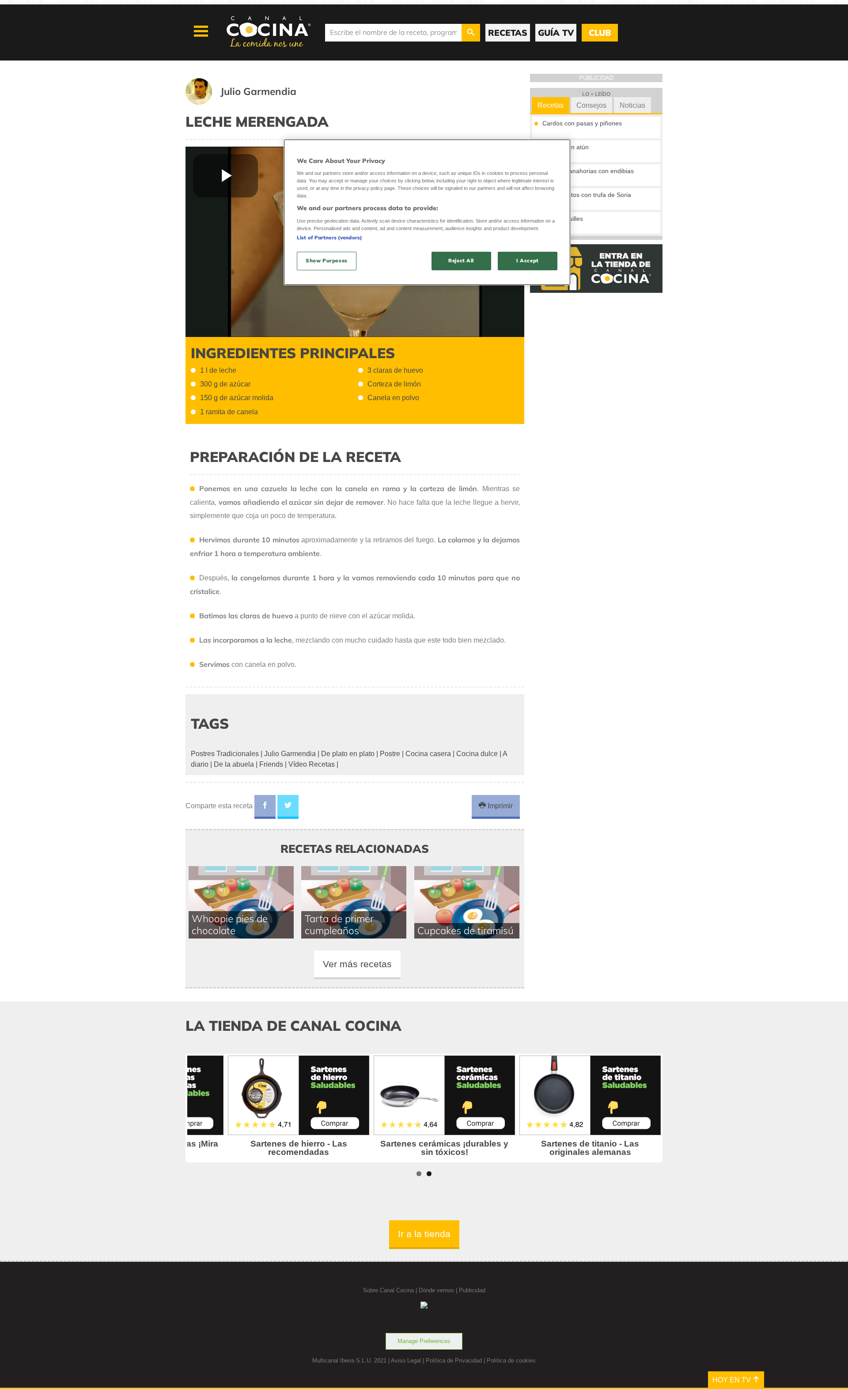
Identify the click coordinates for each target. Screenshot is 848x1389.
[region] (427, 212)
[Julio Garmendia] (252, 102)
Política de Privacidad (454, 1360)
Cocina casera (428, 753)
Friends (271, 764)
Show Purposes (326, 260)
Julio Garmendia (290, 753)
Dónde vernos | (439, 1290)
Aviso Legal (406, 1360)
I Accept (527, 260)
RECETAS (507, 32)
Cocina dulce (477, 753)
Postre (390, 753)
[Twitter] (288, 807)
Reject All (461, 260)
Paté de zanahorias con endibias (588, 170)
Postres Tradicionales (225, 753)
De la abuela (234, 764)
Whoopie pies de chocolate (230, 924)
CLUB (600, 32)
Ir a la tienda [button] (424, 1234)
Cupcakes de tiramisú (465, 930)
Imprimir (499, 806)
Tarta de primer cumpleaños (339, 924)
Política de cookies (511, 1360)
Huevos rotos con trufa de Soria (586, 194)
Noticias (632, 105)
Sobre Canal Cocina (388, 1290)
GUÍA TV (556, 32)
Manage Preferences (424, 1341)
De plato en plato (348, 753)
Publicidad (472, 1290)
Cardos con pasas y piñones (582, 123)
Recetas (551, 105)
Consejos (591, 105)
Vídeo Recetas (311, 764)
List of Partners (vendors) (329, 238)
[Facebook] (265, 807)
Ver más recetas (357, 964)
